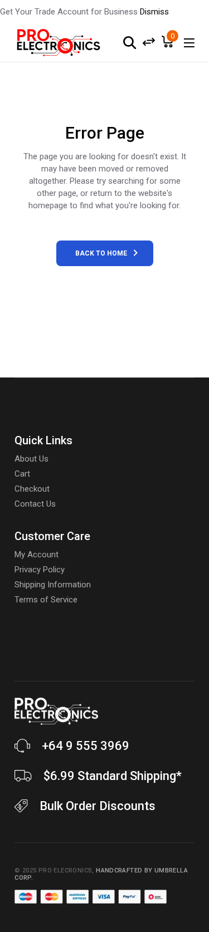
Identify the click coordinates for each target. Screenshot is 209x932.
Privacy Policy (39, 570)
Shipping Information (52, 585)
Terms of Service (45, 600)
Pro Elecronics (65, 870)
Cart (22, 474)
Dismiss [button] (154, 12)
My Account (36, 555)
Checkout (32, 489)
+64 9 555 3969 (85, 746)
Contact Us (35, 504)
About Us (31, 459)
